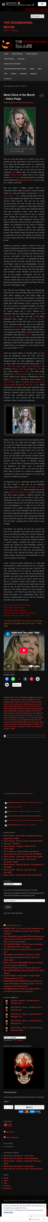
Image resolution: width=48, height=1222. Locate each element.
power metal (14, 715)
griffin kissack (29, 704)
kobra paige (12, 711)
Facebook (23, 73)
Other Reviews (9, 59)
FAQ (5, 73)
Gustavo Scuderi (27, 102)
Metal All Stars (16, 327)
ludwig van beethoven (33, 711)
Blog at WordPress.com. (12, 1200)
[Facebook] (6, 1125)
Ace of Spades (14, 379)
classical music (35, 702)
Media (32, 69)
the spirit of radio (16, 724)
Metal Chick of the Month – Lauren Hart (18, 1155)
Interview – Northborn (12, 843)
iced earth (34, 706)
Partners (13, 73)
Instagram (33, 73)
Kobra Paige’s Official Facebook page (17, 605)
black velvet (21, 699)
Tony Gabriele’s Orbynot (34, 319)
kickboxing (29, 708)
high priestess (18, 706)
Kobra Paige (14, 177)
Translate (20, 1040)
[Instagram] (10, 1125)
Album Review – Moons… (20, 1007)
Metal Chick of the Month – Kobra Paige (19, 97)
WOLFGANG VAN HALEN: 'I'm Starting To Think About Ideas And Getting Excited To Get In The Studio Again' (22, 957)
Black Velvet (24, 371)
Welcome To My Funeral (20, 369)
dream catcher (9, 704)
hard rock (37, 704)
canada (22, 702)
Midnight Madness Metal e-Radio (15, 69)
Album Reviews (17, 54)
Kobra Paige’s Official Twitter (14, 607)
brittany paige (8, 702)
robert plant (21, 717)
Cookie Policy (8, 1212)
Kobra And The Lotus (25, 180)
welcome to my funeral (18, 726)
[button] (18, 427)
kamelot (21, 708)
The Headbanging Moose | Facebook (18, 794)
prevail (22, 715)
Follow (8, 907)
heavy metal (8, 706)
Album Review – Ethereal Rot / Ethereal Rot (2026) (23, 875)
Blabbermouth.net (13, 925)
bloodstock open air (33, 699)
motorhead (36, 713)
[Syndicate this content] (4, 925)
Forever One (36, 374)
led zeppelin (21, 711)
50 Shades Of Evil (20, 374)
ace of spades (12, 699)
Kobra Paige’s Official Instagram (15, 610)
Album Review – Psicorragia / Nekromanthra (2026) (23, 856)
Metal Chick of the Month (12, 64)
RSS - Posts (10, 1132)
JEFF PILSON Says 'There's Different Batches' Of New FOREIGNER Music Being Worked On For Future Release (24, 970)
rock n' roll (29, 717)
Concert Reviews (31, 54)
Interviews (21, 59)
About (40, 69)
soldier (24, 722)
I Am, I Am (37, 369)
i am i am (27, 706)
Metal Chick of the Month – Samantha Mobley (21, 1158)
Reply (12, 728)
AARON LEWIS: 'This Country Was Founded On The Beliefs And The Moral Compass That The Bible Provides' (23, 931)
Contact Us (8, 78)
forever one (19, 704)
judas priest (14, 708)
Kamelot (28, 334)
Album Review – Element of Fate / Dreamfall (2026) (23, 841)
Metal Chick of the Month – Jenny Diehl (18, 1166)
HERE (20, 348)
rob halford (12, 717)
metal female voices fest (23, 713)
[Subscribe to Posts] (4, 1132)
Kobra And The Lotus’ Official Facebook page (20, 613)
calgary (16, 702)
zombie (6, 728)
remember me (30, 715)
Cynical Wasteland (33, 366)
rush (8, 720)
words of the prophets (34, 726)
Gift (42, 4)
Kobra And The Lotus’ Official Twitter (17, 615)
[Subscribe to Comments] (4, 1137)
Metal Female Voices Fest (19, 492)
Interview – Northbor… (19, 1000)
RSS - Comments (12, 1137)
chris (28, 702)
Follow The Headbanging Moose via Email (21, 890)
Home (6, 54)
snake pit (13, 720)
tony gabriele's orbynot (31, 724)
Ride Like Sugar (14, 366)
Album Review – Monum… (20, 1027)
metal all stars (9, 713)
